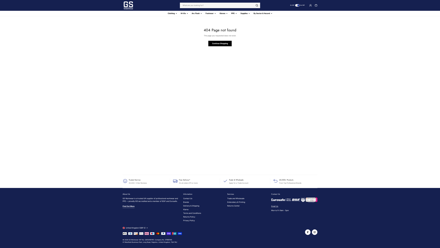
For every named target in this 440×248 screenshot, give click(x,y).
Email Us (274, 206)
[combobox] (220, 5)
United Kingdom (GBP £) (136, 228)
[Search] (257, 5)
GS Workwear (133, 240)
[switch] (297, 5)
